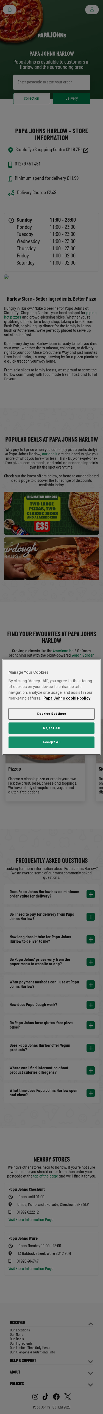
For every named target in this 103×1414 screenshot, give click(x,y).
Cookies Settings (51, 714)
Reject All (51, 728)
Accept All (51, 742)
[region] (51, 707)
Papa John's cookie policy (66, 698)
